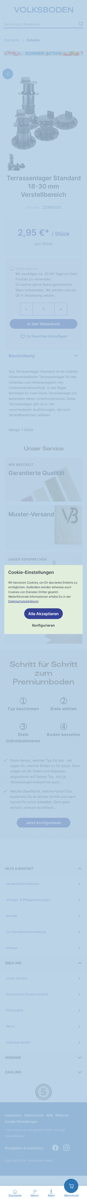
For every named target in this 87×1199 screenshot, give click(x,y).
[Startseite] (15, 1191)
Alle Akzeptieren (43, 613)
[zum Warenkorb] (71, 1186)
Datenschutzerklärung (23, 601)
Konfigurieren (43, 625)
